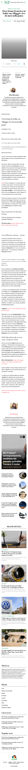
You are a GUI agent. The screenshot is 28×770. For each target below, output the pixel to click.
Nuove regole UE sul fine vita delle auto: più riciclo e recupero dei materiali (9, 515)
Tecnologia (5, 549)
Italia (3, 183)
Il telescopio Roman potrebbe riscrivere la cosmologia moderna (8, 475)
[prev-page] (21, 437)
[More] (24, 64)
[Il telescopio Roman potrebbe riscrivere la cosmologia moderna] (22, 475)
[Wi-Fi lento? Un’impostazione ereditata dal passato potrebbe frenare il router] (14, 539)
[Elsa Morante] (14, 90)
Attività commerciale (8, 616)
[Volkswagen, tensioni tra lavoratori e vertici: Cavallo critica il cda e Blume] (22, 485)
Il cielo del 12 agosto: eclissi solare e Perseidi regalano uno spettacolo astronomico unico (9, 505)
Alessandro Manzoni (7, 467)
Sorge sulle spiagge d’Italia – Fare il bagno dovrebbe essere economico (12, 362)
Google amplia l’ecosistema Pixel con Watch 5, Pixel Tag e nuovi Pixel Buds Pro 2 (9, 495)
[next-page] (24, 437)
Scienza (4, 583)
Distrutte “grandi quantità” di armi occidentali (20, 76)
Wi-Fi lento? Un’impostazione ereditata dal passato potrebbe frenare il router (12, 459)
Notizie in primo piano (14, 8)
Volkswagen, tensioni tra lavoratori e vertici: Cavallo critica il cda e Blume (9, 485)
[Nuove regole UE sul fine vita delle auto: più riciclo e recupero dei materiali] (22, 515)
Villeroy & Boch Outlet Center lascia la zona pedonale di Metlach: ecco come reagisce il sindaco (6, 79)
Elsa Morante (8, 21)
